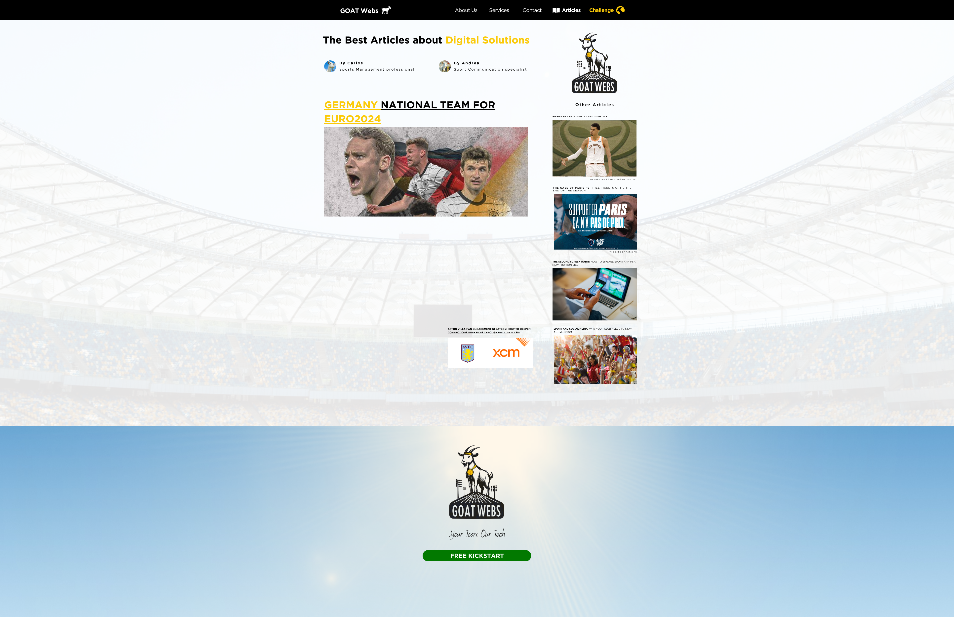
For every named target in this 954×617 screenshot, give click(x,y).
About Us (466, 10)
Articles (571, 10)
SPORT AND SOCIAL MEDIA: (571, 329)
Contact (532, 10)
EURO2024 (352, 119)
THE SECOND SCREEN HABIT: (572, 261)
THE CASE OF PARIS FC (623, 252)
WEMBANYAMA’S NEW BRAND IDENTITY (580, 117)
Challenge (601, 10)
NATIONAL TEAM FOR (438, 105)
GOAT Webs (359, 11)
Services (499, 10)
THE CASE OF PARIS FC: (572, 188)
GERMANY (352, 105)
